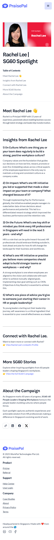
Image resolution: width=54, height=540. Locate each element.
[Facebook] (15, 531)
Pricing (6, 468)
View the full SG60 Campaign (20, 373)
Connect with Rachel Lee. (15, 85)
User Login (8, 487)
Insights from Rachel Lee (14, 80)
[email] (10, 531)
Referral (6, 472)
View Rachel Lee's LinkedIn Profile (22, 344)
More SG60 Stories (12, 89)
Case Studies (9, 499)
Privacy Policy (9, 507)
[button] (48, 5)
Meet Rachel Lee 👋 (12, 75)
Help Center (8, 483)
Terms (5, 511)
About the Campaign (13, 94)
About (6, 503)
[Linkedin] (4, 531)
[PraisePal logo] (27, 448)
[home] (14, 6)
